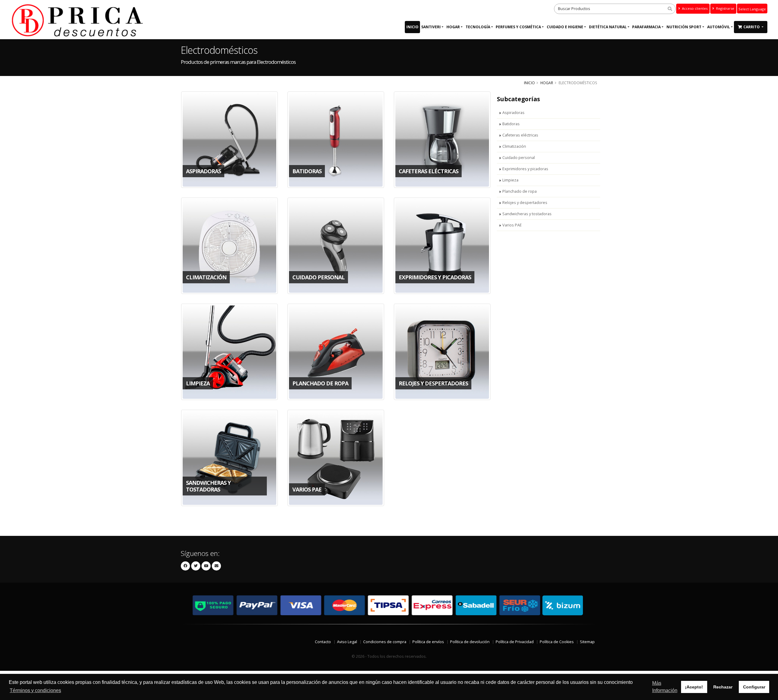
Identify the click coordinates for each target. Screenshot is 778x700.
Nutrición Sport (683, 26)
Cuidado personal (518, 157)
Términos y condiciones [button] (35, 690)
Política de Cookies (557, 641)
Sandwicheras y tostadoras (527, 213)
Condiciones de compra (384, 641)
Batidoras (511, 123)
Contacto (323, 641)
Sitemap (587, 641)
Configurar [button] (754, 686)
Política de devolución (470, 641)
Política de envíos (428, 641)
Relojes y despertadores (524, 202)
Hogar (453, 26)
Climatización (514, 146)
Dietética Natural (608, 26)
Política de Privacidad (515, 641)
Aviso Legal (347, 641)
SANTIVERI (431, 26)
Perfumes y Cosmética (518, 26)
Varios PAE (512, 225)
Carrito (752, 26)
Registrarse (724, 8)
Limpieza (510, 180)
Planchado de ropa (519, 191)
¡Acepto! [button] (694, 686)
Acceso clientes (694, 8)
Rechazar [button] (722, 686)
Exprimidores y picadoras (525, 168)
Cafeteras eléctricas (520, 135)
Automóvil (718, 26)
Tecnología (478, 26)
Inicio (412, 26)
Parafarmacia (646, 26)
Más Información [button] (664, 687)
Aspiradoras (513, 112)
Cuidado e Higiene (565, 26)
